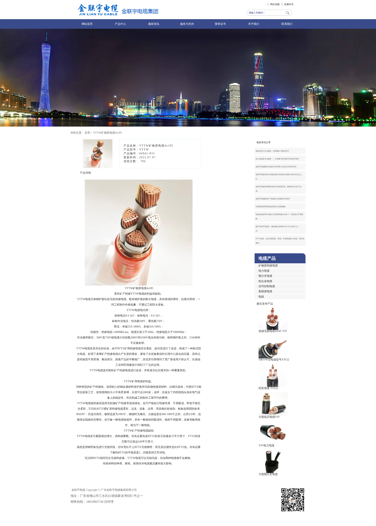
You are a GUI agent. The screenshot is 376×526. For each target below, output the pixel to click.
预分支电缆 (265, 275)
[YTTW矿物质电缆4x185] (97, 165)
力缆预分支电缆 (268, 474)
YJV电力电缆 (266, 445)
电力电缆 (263, 270)
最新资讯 (153, 23)
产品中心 (120, 23)
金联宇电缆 (78, 489)
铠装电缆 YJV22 (268, 388)
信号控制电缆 (266, 286)
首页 (87, 132)
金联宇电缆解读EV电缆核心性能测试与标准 (273, 199)
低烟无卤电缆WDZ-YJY (272, 331)
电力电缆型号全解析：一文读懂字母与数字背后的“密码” (277, 159)
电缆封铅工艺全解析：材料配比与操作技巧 (272, 151)
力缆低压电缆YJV (269, 416)
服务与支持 (187, 23)
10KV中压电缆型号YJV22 (273, 359)
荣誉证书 (220, 23)
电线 (261, 296)
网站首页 (87, 23)
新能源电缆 (265, 291)
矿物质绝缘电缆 (268, 265)
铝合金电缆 (265, 281)
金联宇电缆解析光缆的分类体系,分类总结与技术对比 (276, 167)
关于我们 (253, 23)
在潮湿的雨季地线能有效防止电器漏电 (271, 207)
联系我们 (286, 23)
